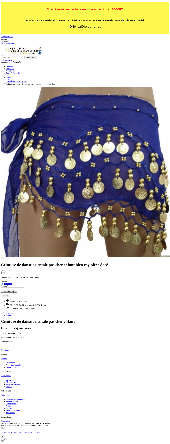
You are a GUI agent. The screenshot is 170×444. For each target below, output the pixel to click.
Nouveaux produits (13, 365)
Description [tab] (10, 313)
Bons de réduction (13, 410)
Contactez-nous (7, 37)
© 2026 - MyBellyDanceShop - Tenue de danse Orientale (21, 432)
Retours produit (12, 401)
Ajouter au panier (9, 291)
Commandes (11, 404)
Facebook (5, 350)
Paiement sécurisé (13, 384)
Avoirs (8, 406)
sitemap (9, 387)
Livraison (9, 380)
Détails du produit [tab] (13, 315)
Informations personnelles (16, 399)
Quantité (4, 286)
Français (5, 41)
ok (3, 439)
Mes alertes (10, 413)
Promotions (10, 363)
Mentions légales (12, 382)
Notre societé (6, 376)
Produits (4, 358)
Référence (5, 342)
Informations (6, 421)
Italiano (11, 44)
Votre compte (6, 395)
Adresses (9, 408)
